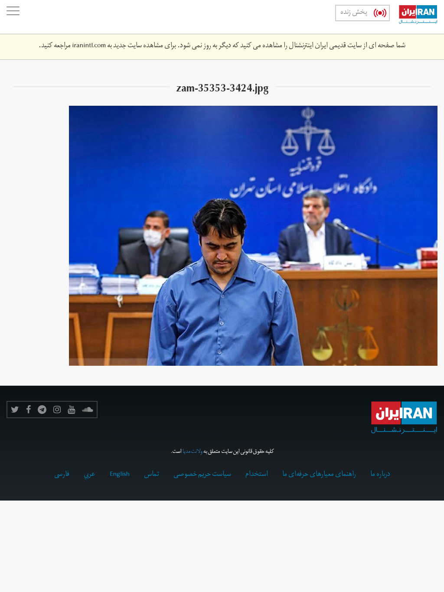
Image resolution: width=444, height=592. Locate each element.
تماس (151, 475)
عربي (89, 475)
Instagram (57, 409)
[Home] (413, 17)
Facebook (28, 409)
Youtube (71, 409)
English (120, 475)
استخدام (256, 475)
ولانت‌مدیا (192, 452)
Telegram (42, 409)
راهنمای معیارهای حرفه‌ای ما (319, 475)
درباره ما (380, 475)
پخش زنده (353, 13)
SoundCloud (87, 409)
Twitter (15, 409)
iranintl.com (89, 46)
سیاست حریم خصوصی (202, 475)
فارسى (61, 475)
